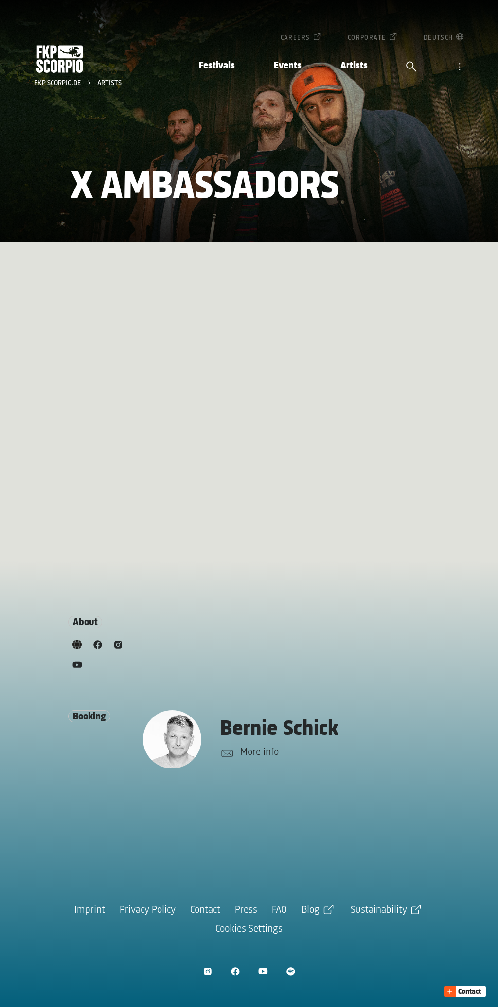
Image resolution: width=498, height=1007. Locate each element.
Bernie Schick (279, 729)
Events (288, 66)
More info (259, 752)
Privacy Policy (148, 910)
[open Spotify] (290, 971)
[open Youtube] (262, 971)
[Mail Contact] (225, 753)
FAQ (279, 910)
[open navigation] (459, 67)
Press (246, 910)
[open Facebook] (235, 971)
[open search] (411, 67)
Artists (354, 66)
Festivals (217, 66)
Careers (295, 38)
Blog (311, 910)
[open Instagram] (207, 971)
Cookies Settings (249, 929)
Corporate (367, 38)
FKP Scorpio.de (58, 83)
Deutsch (438, 38)
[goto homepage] (60, 59)
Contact (205, 910)
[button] (465, 991)
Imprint (89, 910)
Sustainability (379, 910)
